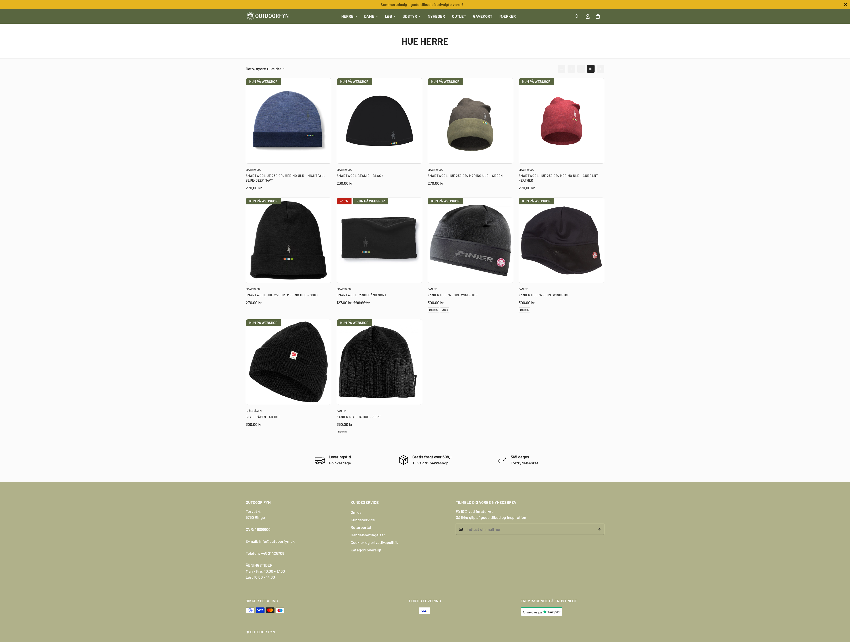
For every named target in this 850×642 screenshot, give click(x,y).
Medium (433, 309)
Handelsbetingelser (368, 534)
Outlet (459, 16)
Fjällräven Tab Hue (263, 417)
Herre (347, 16)
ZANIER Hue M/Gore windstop (452, 295)
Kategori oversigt (366, 549)
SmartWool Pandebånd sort (361, 295)
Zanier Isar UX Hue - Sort (359, 417)
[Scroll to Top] (841, 618)
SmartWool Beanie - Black (360, 176)
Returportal (361, 527)
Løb (388, 16)
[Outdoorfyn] (268, 16)
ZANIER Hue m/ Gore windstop (544, 295)
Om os (356, 512)
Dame (369, 16)
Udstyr (410, 16)
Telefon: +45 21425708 (265, 553)
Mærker (507, 16)
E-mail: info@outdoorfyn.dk (270, 541)
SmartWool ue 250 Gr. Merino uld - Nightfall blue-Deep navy (285, 178)
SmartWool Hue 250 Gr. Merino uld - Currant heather (558, 178)
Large (445, 309)
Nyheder (436, 16)
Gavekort (482, 16)
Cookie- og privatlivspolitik (374, 542)
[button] (598, 16)
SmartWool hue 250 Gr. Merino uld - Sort (282, 295)
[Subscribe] (599, 529)
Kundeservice (363, 519)
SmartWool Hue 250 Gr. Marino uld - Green (465, 176)
